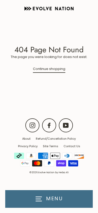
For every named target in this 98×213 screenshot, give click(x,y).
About (26, 139)
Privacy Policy (28, 146)
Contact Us (72, 146)
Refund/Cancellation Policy (56, 139)
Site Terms (50, 146)
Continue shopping (49, 69)
